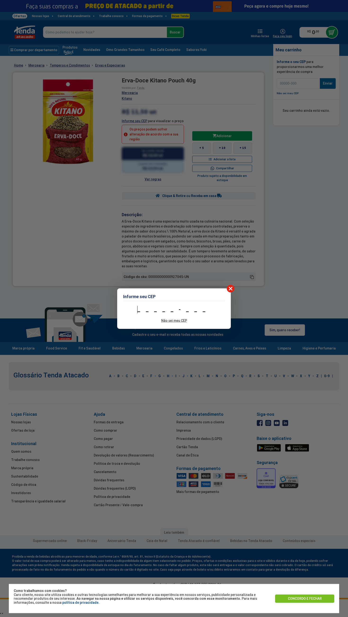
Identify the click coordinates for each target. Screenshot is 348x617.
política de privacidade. (80, 602)
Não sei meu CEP (174, 320)
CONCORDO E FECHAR (305, 598)
